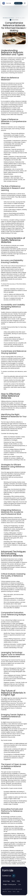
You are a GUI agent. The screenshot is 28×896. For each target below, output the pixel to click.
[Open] (24, 3)
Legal (18, 891)
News (13, 881)
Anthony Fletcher (15, 19)
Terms (14, 891)
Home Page (6, 881)
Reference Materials (8, 17)
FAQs (18, 881)
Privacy (9, 891)
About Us (5, 891)
